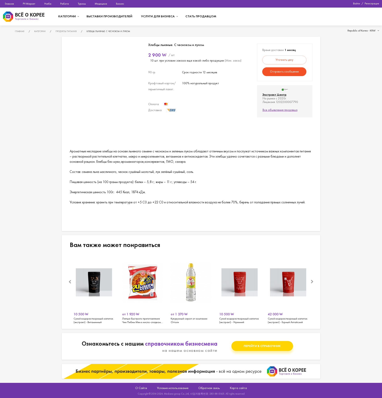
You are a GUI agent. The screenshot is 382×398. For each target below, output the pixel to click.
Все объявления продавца (279, 110)
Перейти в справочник (262, 346)
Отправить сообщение (284, 72)
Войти (356, 3)
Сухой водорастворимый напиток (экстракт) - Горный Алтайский (288, 289)
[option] (94, 289)
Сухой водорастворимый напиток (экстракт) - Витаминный (94, 289)
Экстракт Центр (274, 94)
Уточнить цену (284, 60)
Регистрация (372, 3)
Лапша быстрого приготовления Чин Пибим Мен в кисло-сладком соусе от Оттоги (142, 289)
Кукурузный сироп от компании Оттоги (191, 289)
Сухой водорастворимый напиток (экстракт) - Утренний (239, 289)
